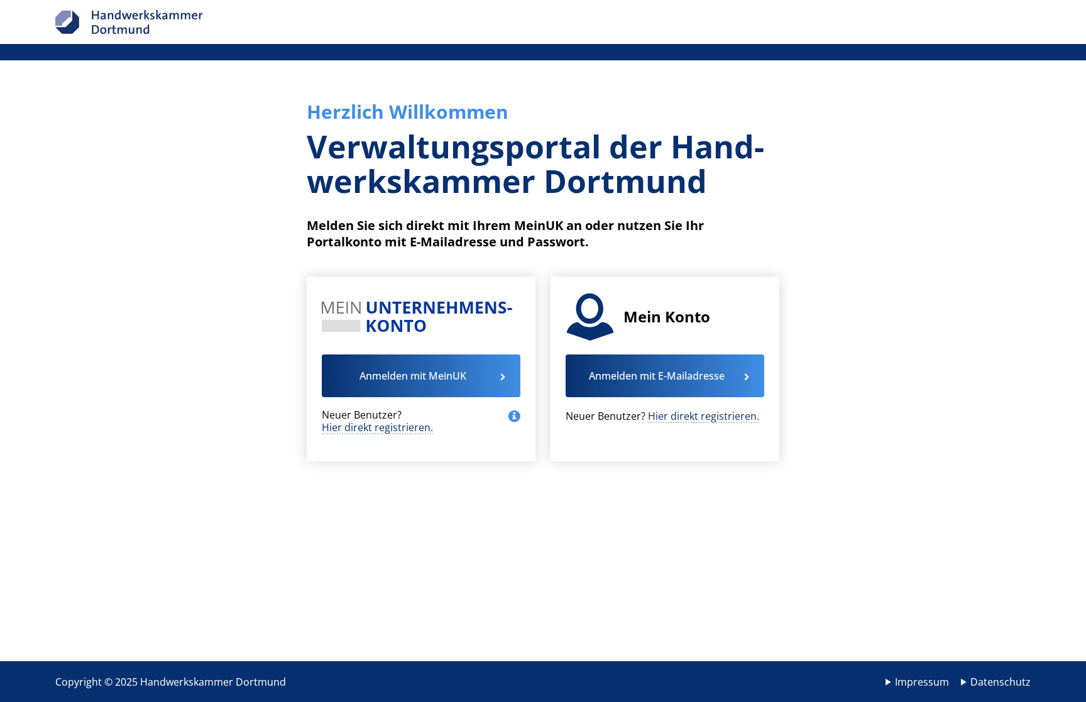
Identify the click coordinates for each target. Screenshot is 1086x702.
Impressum (922, 682)
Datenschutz (1000, 682)
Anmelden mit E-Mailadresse (657, 376)
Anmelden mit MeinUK (412, 376)
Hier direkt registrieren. (377, 427)
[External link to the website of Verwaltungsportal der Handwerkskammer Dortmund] (128, 22)
